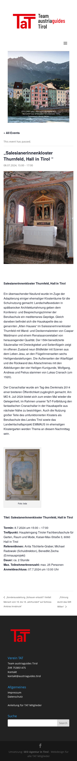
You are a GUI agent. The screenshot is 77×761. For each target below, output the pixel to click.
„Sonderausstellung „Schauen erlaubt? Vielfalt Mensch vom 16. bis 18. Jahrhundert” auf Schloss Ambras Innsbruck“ (27, 602)
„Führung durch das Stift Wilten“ (64, 602)
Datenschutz (15, 696)
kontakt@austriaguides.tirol (24, 676)
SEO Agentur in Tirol (36, 751)
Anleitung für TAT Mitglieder (25, 705)
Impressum (14, 692)
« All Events (12, 133)
